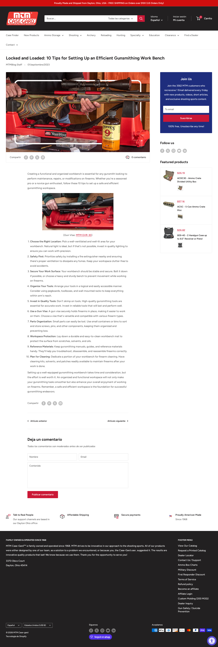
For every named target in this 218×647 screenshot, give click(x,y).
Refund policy (185, 584)
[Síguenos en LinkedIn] (185, 150)
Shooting (73, 35)
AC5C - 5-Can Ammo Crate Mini (191, 208)
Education (154, 35)
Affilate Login (185, 593)
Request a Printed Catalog (192, 550)
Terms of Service (187, 579)
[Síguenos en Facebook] (162, 150)
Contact (10, 44)
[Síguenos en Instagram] (173, 150)
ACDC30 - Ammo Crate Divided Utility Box (189, 180)
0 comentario (139, 157)
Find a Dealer (191, 35)
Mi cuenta (178, 20)
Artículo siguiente (116, 421)
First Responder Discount (191, 574)
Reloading (106, 35)
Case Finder (12, 35)
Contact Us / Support (189, 560)
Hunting (121, 35)
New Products (31, 35)
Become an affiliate (188, 588)
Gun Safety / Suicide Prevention (189, 610)
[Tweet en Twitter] (37, 157)
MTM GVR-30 (84, 235)
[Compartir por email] (43, 157)
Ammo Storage (52, 35)
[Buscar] (141, 18)
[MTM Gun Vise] (77, 211)
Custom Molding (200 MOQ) (193, 598)
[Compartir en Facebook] (26, 157)
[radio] (180, 188)
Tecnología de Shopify (16, 636)
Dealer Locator (186, 555)
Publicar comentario (43, 494)
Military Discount (187, 569)
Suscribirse (186, 118)
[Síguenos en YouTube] (179, 150)
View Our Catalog (187, 545)
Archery (91, 35)
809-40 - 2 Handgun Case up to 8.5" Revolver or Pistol (192, 237)
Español (11, 625)
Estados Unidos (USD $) (35, 625)
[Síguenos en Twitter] (168, 150)
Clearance (170, 35)
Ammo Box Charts (187, 564)
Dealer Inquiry (185, 603)
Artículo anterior (38, 421)
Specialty (135, 35)
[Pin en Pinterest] (32, 157)
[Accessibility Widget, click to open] (212, 641)
